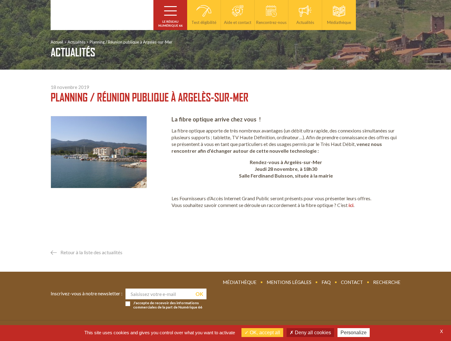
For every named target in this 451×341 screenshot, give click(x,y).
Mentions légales (289, 282)
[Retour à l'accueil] (102, 15)
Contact (352, 282)
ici (351, 205)
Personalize (354, 332)
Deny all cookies (312, 332)
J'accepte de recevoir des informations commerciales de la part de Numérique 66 (167, 305)
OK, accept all (264, 332)
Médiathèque (239, 282)
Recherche (386, 282)
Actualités (76, 42)
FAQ (326, 282)
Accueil (57, 42)
